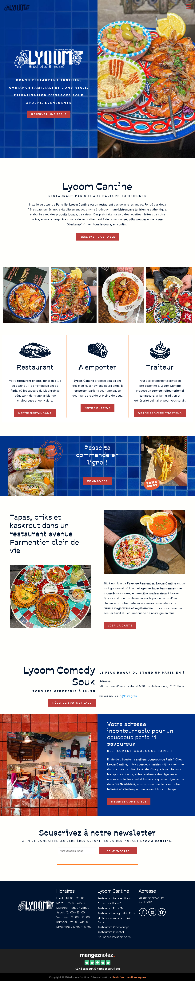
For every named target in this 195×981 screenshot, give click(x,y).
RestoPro (118, 977)
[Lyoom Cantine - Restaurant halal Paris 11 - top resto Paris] (144, 541)
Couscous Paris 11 (109, 903)
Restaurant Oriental (111, 932)
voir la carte (120, 625)
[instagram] (152, 915)
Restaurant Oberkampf (113, 927)
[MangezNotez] (161, 915)
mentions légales (136, 977)
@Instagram (129, 696)
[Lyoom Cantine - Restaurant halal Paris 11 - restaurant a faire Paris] (26, 294)
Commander (97, 481)
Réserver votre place (72, 702)
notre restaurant (35, 413)
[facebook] (143, 915)
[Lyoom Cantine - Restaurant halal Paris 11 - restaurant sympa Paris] (146, 79)
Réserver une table (48, 114)
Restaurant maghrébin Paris (117, 913)
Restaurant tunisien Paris (114, 898)
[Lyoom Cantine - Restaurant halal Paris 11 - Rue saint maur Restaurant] (74, 294)
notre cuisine (97, 408)
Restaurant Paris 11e (111, 908)
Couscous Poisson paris (114, 937)
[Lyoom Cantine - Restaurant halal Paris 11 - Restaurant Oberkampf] (169, 294)
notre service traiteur (160, 413)
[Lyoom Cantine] (97, 955)
